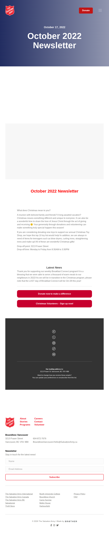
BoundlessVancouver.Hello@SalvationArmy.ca (55, 442)
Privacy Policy (79, 494)
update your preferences (47, 378)
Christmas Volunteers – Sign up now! (54, 304)
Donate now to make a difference (54, 294)
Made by (60, 521)
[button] (54, 477)
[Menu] (100, 10)
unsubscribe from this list (67, 378)
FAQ (75, 497)
